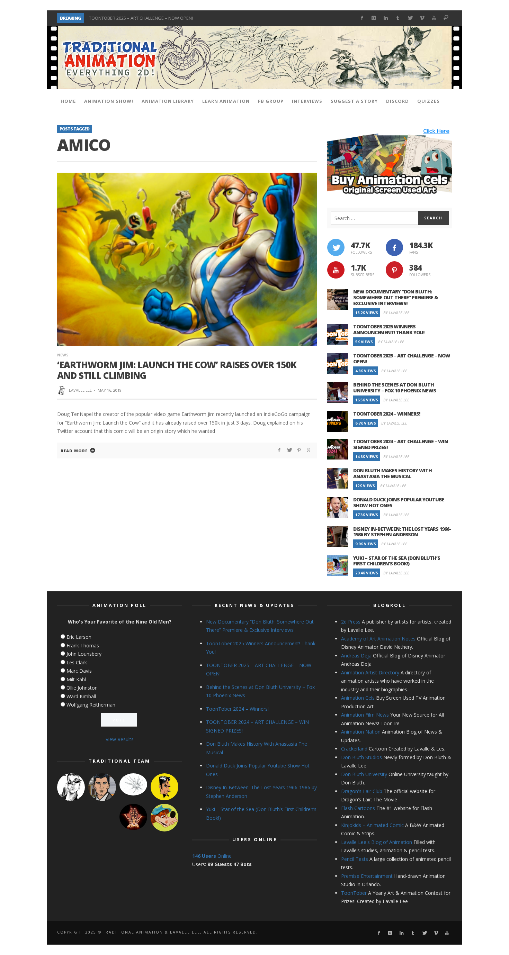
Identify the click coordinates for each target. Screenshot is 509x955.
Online (212, 856)
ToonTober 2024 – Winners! (386, 413)
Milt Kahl (76, 679)
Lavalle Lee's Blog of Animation (376, 842)
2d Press (350, 621)
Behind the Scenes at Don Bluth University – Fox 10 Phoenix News (394, 387)
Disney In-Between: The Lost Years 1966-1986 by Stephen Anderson (402, 532)
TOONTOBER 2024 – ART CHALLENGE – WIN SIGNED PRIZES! (400, 444)
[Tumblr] (398, 18)
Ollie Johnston (82, 687)
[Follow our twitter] (336, 247)
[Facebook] (362, 18)
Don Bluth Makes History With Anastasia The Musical (392, 473)
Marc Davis (79, 670)
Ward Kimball (81, 696)
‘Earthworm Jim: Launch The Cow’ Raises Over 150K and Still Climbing (176, 370)
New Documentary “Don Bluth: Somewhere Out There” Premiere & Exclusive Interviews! (395, 297)
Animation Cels (358, 697)
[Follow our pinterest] (394, 270)
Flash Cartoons (358, 808)
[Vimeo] (422, 18)
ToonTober (354, 893)
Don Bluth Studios (361, 757)
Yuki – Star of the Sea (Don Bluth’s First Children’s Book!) (396, 561)
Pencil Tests (354, 859)
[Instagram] (374, 18)
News (63, 354)
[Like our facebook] (394, 247)
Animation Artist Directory (370, 672)
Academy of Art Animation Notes (378, 638)
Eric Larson (78, 637)
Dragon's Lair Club (361, 791)
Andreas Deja (356, 655)
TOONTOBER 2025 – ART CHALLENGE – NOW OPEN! (141, 18)
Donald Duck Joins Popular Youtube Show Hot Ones (398, 502)
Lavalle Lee (80, 390)
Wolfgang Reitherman (90, 704)
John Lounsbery (83, 654)
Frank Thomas (82, 645)
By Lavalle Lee (396, 312)
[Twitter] (410, 18)
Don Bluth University (364, 774)
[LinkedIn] (386, 18)
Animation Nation (361, 731)
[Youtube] (434, 18)
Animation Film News (365, 714)
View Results (120, 739)
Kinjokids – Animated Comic (372, 825)
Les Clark (76, 662)
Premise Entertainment (367, 876)
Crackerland (354, 748)
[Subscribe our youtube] (336, 270)
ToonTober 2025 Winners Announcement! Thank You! (388, 329)
